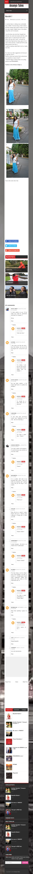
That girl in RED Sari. (16, 809)
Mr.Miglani (14, 607)
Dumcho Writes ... (15, 445)
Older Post (25, 682)
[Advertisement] (17, 696)
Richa (12, 318)
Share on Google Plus (14, 250)
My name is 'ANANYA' (16, 802)
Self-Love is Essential (15, 1)
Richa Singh (14, 308)
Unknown (13, 413)
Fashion (24, 19)
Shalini (13, 508)
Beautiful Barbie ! (15, 795)
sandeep (13, 647)
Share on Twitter (12, 245)
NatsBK (13, 342)
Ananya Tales (16, 5)
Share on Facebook (13, 241)
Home (16, 682)
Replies (14, 324)
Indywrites (14, 475)
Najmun (13, 569)
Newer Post (8, 682)
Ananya (19, 328)
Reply (12, 352)
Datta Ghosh (14, 379)
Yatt (12, 637)
